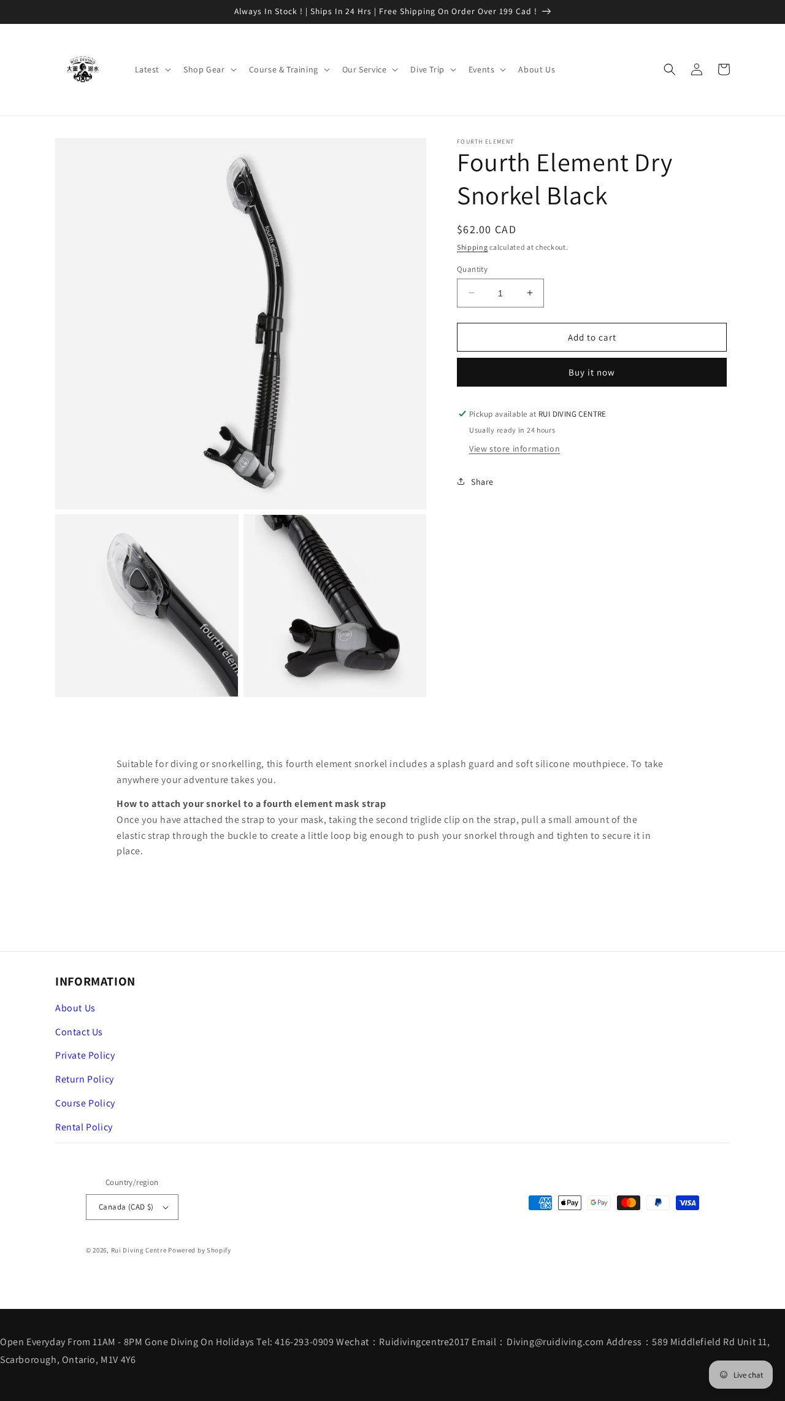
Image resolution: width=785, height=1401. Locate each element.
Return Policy (84, 1079)
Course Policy (85, 1103)
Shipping (472, 247)
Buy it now (592, 372)
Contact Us (79, 1031)
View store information (514, 447)
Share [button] (482, 481)
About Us (75, 1008)
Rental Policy (84, 1127)
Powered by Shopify (199, 1250)
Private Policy (85, 1055)
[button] (152, 69)
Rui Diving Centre (139, 1250)
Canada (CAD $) (126, 1207)
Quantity (472, 268)
